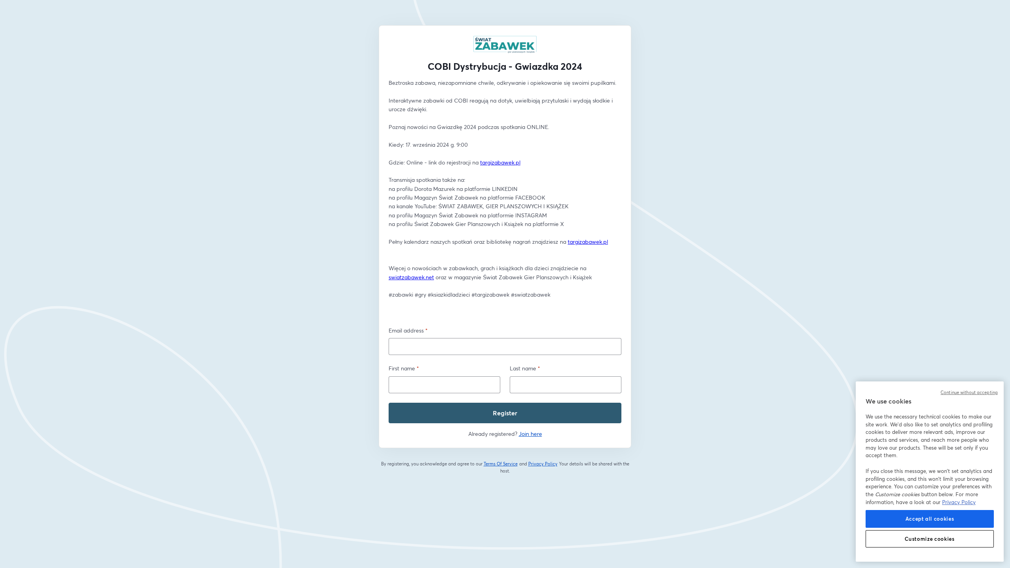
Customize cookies (929, 538)
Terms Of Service (501, 464)
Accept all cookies (929, 518)
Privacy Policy (543, 464)
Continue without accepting (969, 392)
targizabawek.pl (500, 162)
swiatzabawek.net (411, 277)
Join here (530, 433)
